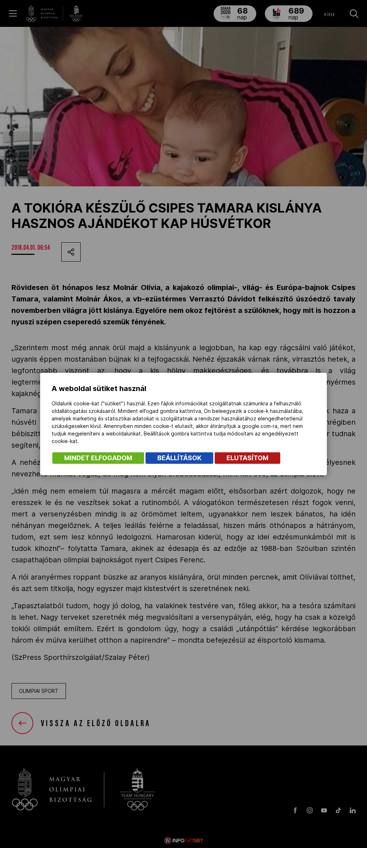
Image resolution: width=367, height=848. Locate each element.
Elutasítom (247, 458)
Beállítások (179, 458)
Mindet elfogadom (98, 458)
